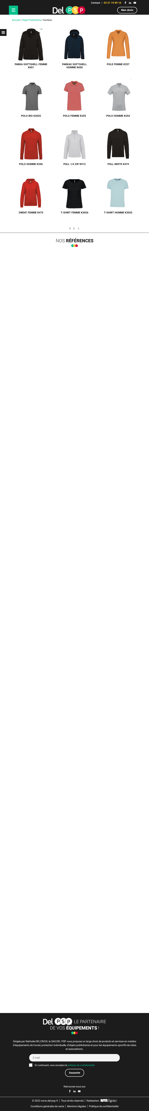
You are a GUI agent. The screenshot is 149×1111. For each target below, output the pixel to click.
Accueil (16, 20)
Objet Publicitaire (31, 20)
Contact (95, 3)
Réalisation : (93, 1101)
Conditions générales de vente (47, 1106)
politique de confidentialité (81, 1065)
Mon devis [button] (127, 10)
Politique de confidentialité (103, 1106)
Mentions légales (76, 1106)
